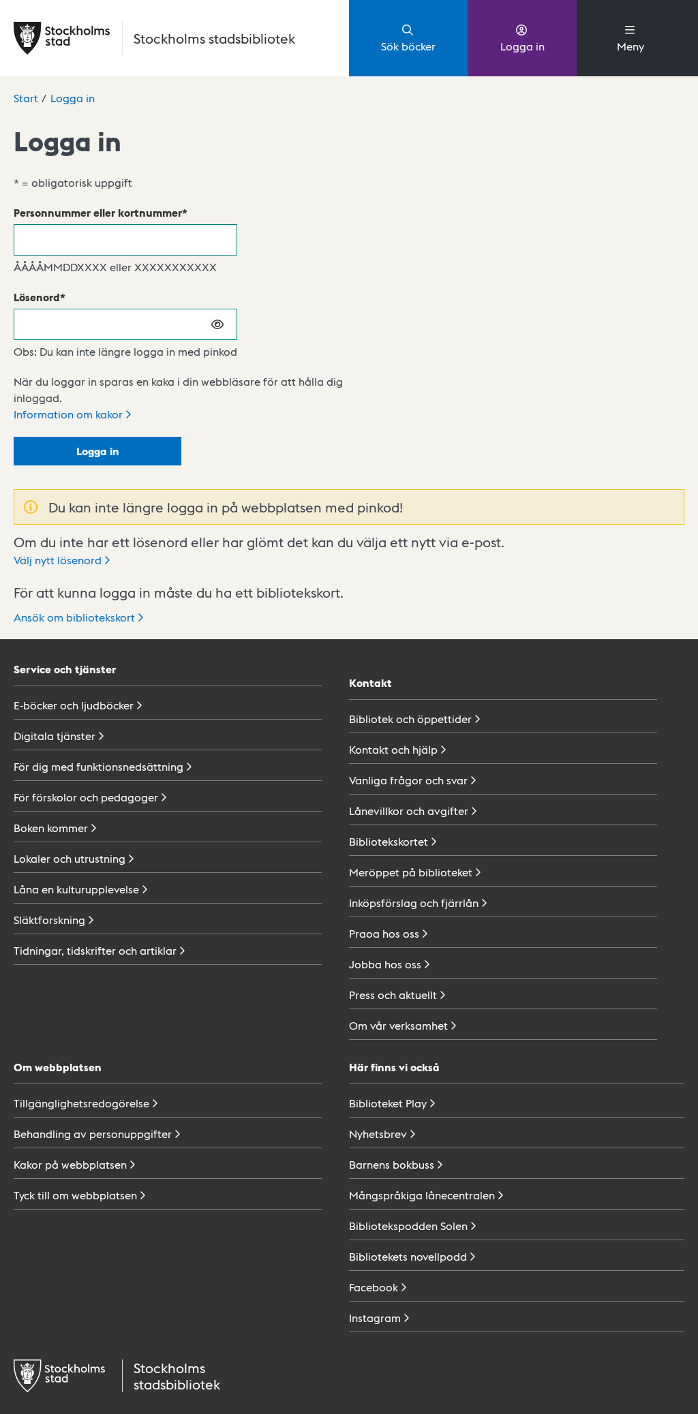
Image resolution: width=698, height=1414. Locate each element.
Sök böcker (408, 46)
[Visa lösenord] (218, 324)
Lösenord (37, 297)
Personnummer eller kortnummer (98, 212)
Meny (630, 46)
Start (26, 98)
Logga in (522, 46)
